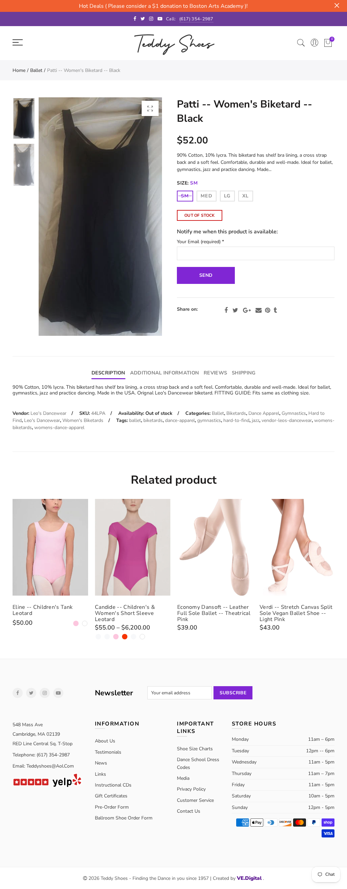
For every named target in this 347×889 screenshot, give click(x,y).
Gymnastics (294, 413)
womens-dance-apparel (59, 427)
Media (183, 778)
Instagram (45, 693)
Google (247, 310)
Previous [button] (56, 216)
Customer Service (195, 800)
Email (259, 310)
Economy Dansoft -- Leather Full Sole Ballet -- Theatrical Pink (213, 613)
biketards (153, 420)
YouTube (58, 693)
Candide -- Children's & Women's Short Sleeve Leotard (125, 613)
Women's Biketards (82, 420)
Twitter (235, 310)
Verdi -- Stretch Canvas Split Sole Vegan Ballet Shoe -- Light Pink (296, 613)
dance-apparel (180, 420)
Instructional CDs (113, 785)
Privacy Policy (191, 789)
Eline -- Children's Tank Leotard (43, 610)
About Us (105, 741)
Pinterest (267, 310)
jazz (255, 420)
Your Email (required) (200, 242)
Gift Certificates (111, 796)
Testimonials (108, 752)
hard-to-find (236, 420)
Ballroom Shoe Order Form (123, 818)
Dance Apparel (263, 413)
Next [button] (143, 216)
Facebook (226, 310)
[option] (100, 216)
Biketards (236, 413)
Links (100, 774)
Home (19, 70)
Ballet (36, 70)
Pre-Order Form (112, 807)
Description (108, 372)
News (101, 763)
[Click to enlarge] (150, 108)
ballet (135, 420)
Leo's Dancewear (48, 413)
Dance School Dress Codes (198, 763)
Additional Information (164, 372)
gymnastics (209, 420)
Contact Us (188, 811)
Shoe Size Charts (195, 749)
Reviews (215, 372)
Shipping (244, 372)
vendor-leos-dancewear (287, 420)
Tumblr (275, 310)
